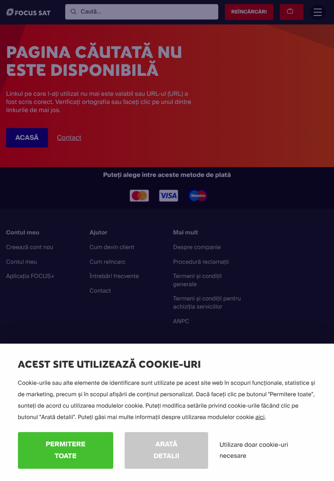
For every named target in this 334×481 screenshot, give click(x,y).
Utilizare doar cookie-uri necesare (254, 450)
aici (260, 417)
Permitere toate (65, 450)
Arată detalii (166, 450)
